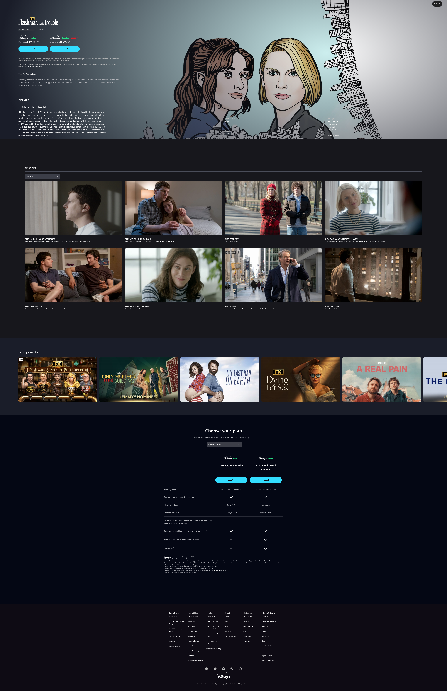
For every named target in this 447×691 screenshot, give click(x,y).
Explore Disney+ (193, 616)
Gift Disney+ (191, 656)
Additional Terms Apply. (35, 66)
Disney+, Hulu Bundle (212, 621)
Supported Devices (193, 641)
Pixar (226, 621)
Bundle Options (211, 616)
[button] (195, 613)
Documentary (247, 641)
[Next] (442, 379)
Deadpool (265, 616)
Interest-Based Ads (174, 646)
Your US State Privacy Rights (175, 630)
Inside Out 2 (265, 626)
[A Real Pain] (381, 379)
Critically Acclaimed (249, 626)
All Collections (247, 616)
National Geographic (231, 636)
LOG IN (437, 4)
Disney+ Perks (192, 621)
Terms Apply (168, 557)
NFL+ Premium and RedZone (212, 642)
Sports (245, 631)
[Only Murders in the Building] (138, 379)
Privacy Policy (173, 616)
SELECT (33, 49)
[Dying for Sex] (300, 379)
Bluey (263, 641)
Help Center (191, 636)
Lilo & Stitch (265, 636)
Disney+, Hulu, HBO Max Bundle (213, 635)
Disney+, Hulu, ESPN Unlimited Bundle (212, 628)
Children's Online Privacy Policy (176, 623)
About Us (190, 646)
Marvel (227, 626)
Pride (245, 646)
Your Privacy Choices (175, 641)
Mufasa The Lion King (268, 660)
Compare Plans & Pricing (213, 649)
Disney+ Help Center (220, 570)
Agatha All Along (267, 656)
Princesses (246, 651)
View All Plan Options (27, 74)
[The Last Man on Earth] (219, 379)
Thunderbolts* (266, 646)
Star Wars (228, 631)
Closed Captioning (193, 651)
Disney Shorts (247, 636)
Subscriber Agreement (175, 636)
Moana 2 (264, 631)
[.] (206, 668)
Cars (263, 651)
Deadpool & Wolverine (269, 621)
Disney (227, 616)
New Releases (192, 626)
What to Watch (192, 631)
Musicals (246, 621)
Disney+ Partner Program (195, 660)
